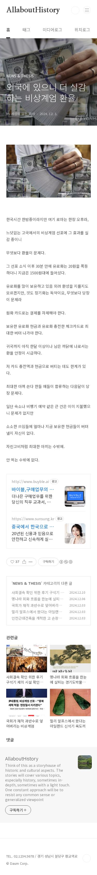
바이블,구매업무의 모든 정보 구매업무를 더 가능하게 (33, 489)
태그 (26, 29)
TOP (87, 858)
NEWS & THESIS (27, 583)
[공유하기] (24, 562)
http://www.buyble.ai (30, 481)
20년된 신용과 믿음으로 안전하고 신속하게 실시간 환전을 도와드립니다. (33, 536)
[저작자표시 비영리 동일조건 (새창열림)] (66, 562)
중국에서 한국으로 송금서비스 (33, 526)
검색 (75, 10)
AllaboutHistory (33, 10)
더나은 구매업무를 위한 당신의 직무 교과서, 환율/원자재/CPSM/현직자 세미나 (32, 499)
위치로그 (82, 29)
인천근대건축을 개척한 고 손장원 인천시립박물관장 (37, 621)
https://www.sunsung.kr (33, 519)
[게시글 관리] (30, 562)
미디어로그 (52, 29)
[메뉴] (87, 10)
